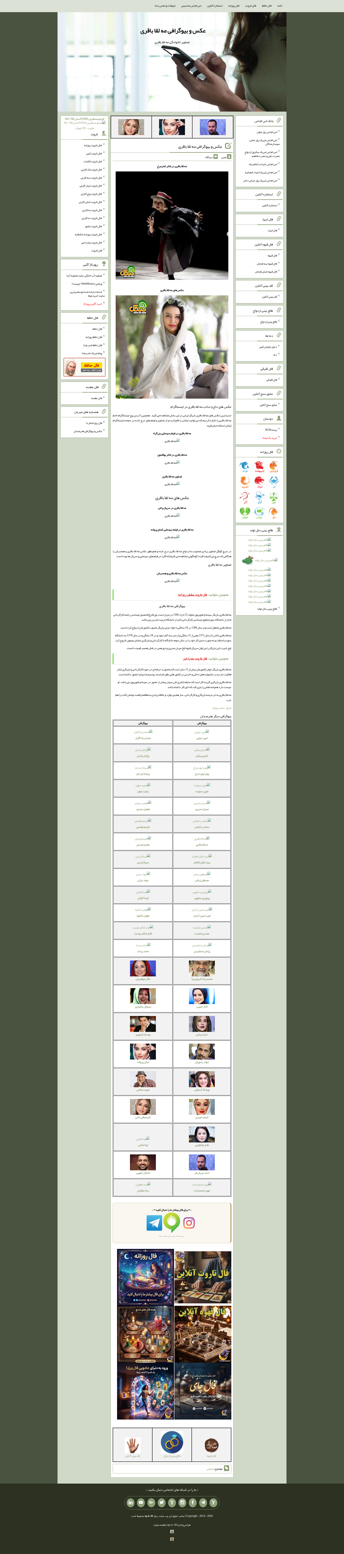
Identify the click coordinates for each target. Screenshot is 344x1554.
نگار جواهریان (143, 979)
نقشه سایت (159, 1525)
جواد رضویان (202, 1062)
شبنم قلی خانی (143, 1117)
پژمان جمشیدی (202, 951)
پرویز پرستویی (202, 898)
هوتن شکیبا (143, 915)
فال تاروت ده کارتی (92, 218)
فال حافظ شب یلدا (92, 345)
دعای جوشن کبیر (268, 346)
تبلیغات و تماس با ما (165, 5)
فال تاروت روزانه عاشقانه (88, 234)
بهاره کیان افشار (202, 862)
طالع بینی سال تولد (267, 608)
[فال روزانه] (145, 1278)
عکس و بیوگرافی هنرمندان (88, 431)
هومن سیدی (143, 809)
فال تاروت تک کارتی (91, 169)
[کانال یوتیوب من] (141, 1502)
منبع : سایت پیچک (221, 707)
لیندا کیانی (143, 898)
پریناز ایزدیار (143, 773)
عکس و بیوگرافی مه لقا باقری (173, 30)
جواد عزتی (143, 880)
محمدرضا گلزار (143, 738)
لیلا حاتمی (143, 1145)
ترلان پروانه (143, 1062)
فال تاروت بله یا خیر (91, 242)
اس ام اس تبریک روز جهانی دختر (260, 180)
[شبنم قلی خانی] (131, 128)
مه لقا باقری (202, 844)
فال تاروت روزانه (93, 145)
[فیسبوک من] (193, 1502)
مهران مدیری (202, 809)
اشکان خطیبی (143, 1172)
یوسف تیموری (143, 1034)
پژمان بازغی (143, 755)
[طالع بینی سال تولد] (259, 572)
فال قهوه (272, 255)
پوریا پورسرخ (202, 773)
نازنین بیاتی (202, 755)
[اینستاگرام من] (182, 1502)
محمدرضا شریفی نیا (202, 979)
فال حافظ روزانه (94, 337)
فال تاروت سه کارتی (91, 177)
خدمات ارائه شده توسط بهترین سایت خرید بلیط (87, 293)
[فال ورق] (145, 1392)
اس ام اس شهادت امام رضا (263, 164)
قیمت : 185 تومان (84, 123)
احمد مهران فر (201, 1172)
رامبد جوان (143, 791)
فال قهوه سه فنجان (267, 263)
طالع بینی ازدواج (268, 321)
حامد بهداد (143, 951)
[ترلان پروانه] (172, 128)
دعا (275, 354)
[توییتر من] (162, 1502)
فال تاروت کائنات (93, 161)
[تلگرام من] (203, 1502)
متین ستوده (201, 791)
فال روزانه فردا (94, 423)
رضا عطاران (143, 1190)
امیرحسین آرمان (202, 915)
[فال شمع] (145, 1335)
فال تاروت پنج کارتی (91, 194)
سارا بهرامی (202, 1034)
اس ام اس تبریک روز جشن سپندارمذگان (264, 142)
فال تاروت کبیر (94, 153)
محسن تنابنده (201, 933)
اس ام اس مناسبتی (191, 5)
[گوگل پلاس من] (151, 1502)
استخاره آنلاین (214, 5)
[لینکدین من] (131, 1502)
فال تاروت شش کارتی (90, 202)
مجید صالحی (143, 1089)
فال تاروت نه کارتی (92, 210)
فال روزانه (233, 5)
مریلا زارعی (143, 862)
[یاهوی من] (213, 1502)
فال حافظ (267, 5)
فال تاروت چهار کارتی (91, 185)
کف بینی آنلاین (269, 296)
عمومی (210, 1468)
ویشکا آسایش (201, 1089)
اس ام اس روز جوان (267, 132)
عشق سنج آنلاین (268, 404)
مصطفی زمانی (202, 880)
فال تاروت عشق (93, 226)
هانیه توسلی (143, 844)
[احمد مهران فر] (213, 128)
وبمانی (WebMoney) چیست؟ (87, 283)
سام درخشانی (201, 827)
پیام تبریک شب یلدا (92, 353)
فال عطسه (96, 398)
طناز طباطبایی (202, 1145)
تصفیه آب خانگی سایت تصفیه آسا (84, 275)
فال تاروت (250, 5)
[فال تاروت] (202, 1278)
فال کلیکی (271, 379)
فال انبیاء (272, 230)
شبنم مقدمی (143, 827)
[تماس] (172, 1502)
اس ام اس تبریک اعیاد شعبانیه (261, 172)
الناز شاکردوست (143, 933)
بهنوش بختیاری (143, 1006)
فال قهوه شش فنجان (266, 271)
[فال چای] (202, 1392)
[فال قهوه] (202, 1335)
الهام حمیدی (201, 1117)
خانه (280, 5)
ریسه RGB (271, 429)
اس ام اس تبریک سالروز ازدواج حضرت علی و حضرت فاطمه (262, 154)
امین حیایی (201, 738)
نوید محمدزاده (202, 1190)
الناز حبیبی (201, 1006)
